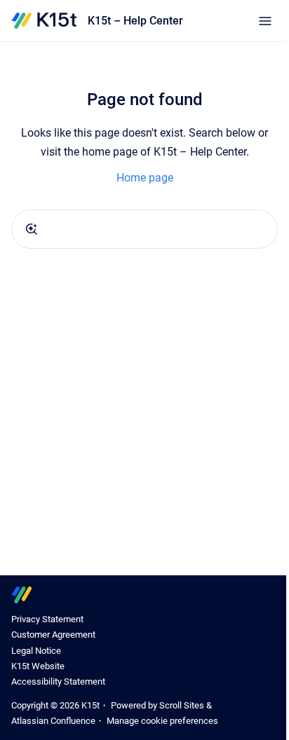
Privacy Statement (47, 619)
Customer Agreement (53, 634)
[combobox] (144, 229)
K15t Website (38, 666)
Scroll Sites (181, 705)
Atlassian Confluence (53, 720)
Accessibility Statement (58, 681)
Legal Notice (36, 650)
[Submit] (31, 229)
